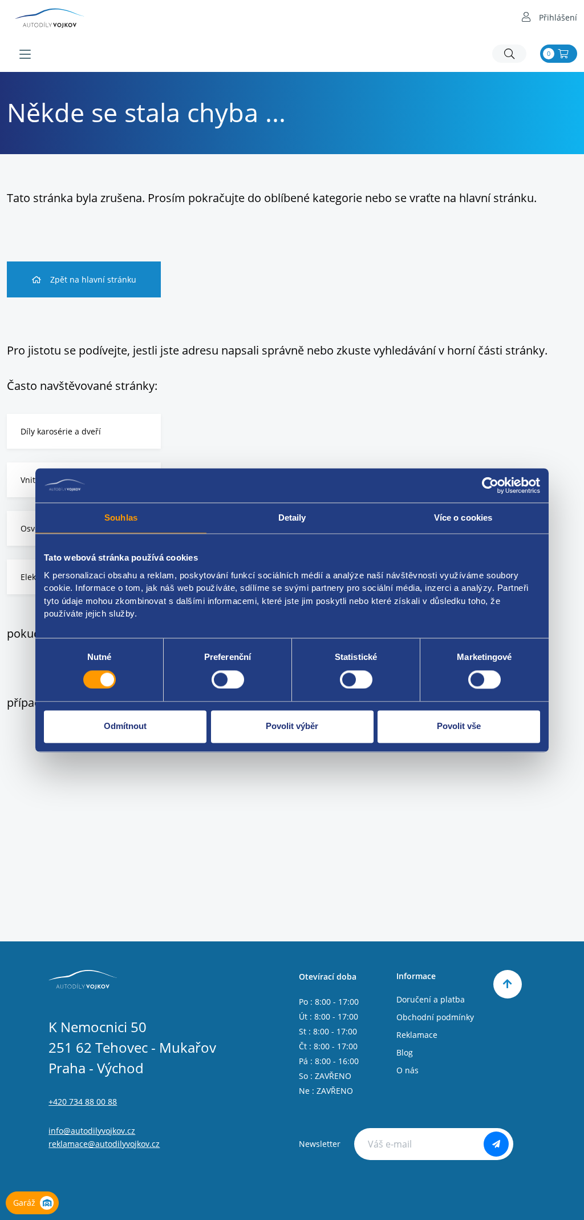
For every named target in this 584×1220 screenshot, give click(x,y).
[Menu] (25, 54)
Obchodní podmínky (435, 1017)
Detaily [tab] (292, 517)
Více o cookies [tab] (463, 517)
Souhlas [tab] (120, 517)
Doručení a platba (430, 999)
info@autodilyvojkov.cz (91, 1130)
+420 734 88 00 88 (82, 1101)
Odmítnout (125, 726)
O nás (407, 1070)
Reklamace (416, 1034)
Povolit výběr (292, 726)
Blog (404, 1052)
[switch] (228, 679)
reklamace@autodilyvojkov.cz (104, 1143)
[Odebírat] (496, 1144)
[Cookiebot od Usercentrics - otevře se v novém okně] (490, 485)
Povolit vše (459, 726)
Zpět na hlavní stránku (93, 279)
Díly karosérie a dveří (61, 431)
